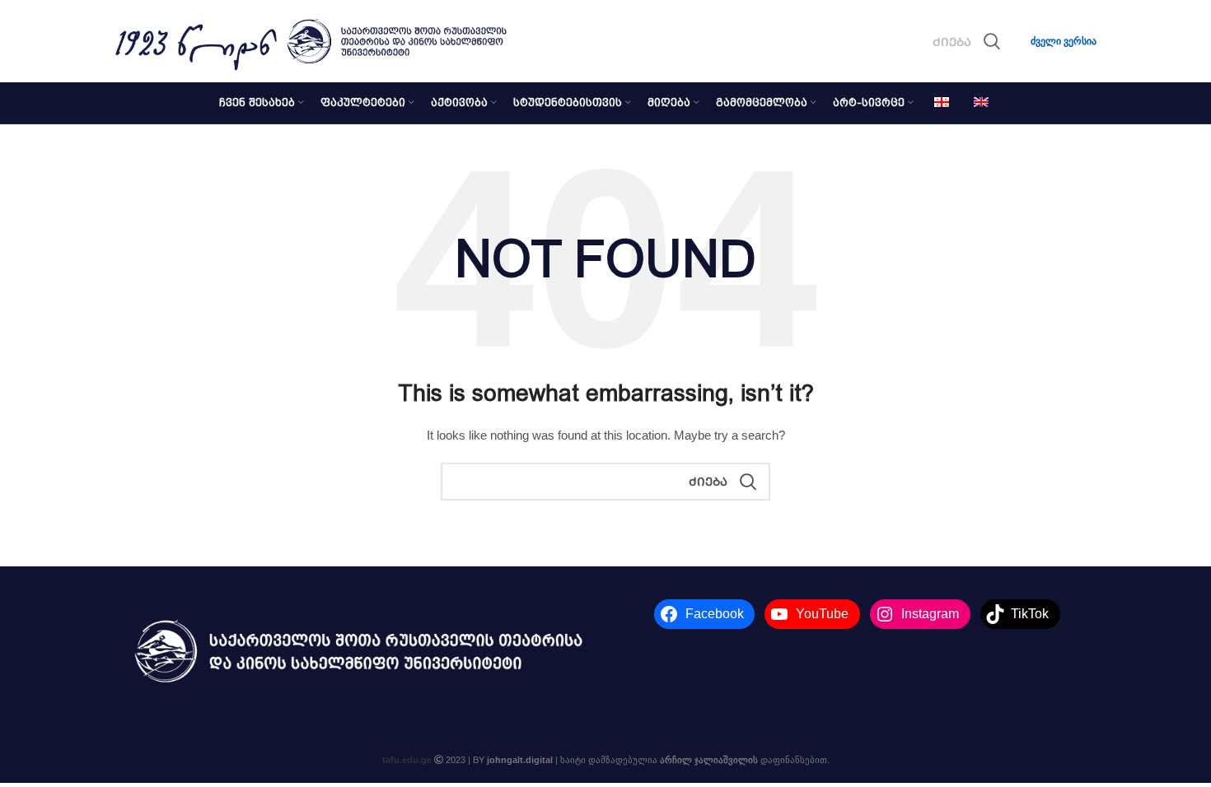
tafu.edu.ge (407, 760)
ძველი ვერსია (1063, 41)
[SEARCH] (991, 41)
